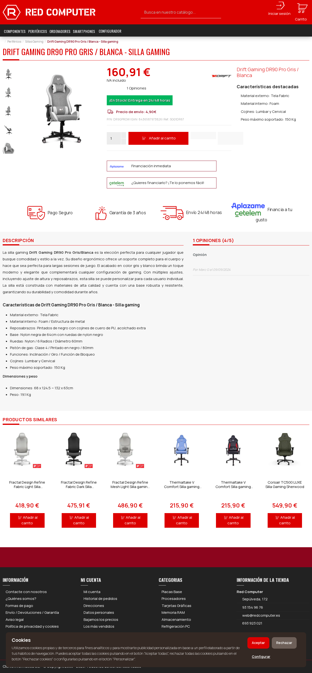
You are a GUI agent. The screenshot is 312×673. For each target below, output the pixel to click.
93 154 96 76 (252, 607)
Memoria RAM (173, 612)
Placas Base (172, 591)
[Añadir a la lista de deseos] (203, 135)
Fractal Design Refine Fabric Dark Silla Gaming (79, 487)
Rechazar (284, 642)
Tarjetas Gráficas (176, 605)
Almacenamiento (176, 619)
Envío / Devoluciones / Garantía (32, 612)
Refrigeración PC (176, 626)
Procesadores (174, 598)
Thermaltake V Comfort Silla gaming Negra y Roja (233, 487)
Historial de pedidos (100, 598)
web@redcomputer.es (261, 615)
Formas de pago (19, 605)
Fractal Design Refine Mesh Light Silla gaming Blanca (130, 487)
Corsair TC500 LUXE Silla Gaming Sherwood (284, 484)
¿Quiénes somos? (21, 598)
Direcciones (94, 605)
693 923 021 (252, 623)
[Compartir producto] (230, 138)
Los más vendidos (99, 626)
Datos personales (99, 612)
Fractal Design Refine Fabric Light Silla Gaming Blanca (27, 487)
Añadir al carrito (162, 138)
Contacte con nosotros (26, 591)
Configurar (261, 656)
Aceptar (258, 642)
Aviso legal (15, 619)
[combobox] (181, 12)
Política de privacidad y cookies (32, 626)
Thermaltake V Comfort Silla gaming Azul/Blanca (181, 487)
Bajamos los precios (101, 619)
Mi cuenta (92, 591)
